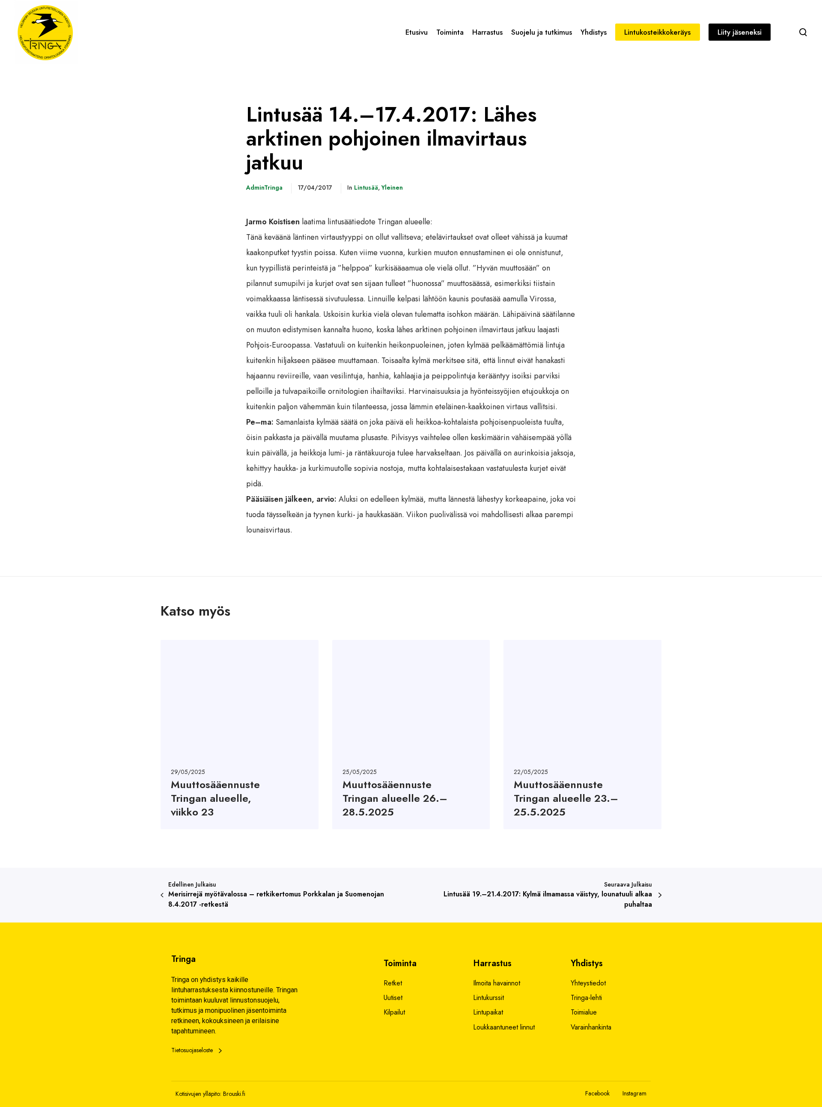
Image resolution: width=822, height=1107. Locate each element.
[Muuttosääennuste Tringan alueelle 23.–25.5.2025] (582, 734)
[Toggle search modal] (803, 32)
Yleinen (392, 187)
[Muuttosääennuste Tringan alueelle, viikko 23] (240, 734)
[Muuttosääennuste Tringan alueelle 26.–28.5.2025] (411, 734)
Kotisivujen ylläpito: (198, 1093)
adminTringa (264, 187)
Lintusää (366, 187)
